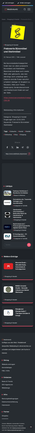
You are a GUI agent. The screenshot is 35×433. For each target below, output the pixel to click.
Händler (28, 131)
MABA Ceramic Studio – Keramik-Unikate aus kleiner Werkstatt (22, 289)
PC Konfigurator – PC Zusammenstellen (20, 235)
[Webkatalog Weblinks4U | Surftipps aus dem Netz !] (11, 9)
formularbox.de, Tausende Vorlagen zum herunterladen (22, 201)
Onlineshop (8, 134)
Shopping (23, 134)
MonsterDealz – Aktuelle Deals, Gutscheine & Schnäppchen (21, 266)
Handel (21, 131)
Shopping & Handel (13, 19)
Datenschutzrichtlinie (19, 428)
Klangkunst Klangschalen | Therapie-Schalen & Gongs (22, 312)
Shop (16, 134)
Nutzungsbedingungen (14, 430)
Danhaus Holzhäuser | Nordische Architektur (20, 192)
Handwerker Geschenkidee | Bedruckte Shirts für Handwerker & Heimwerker (20, 213)
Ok (31, 427)
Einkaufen (13, 131)
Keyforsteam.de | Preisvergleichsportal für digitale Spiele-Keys (21, 226)
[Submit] (29, 245)
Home (3, 19)
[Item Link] (7, 193)
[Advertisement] (17, 175)
